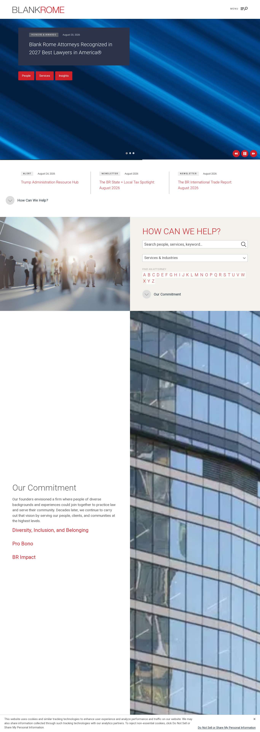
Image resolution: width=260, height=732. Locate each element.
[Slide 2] (130, 153)
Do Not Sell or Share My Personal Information (227, 727)
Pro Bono (22, 543)
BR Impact (24, 557)
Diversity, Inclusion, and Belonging (50, 530)
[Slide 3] (133, 153)
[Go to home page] (38, 9)
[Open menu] (239, 8)
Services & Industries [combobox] (161, 258)
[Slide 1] (127, 153)
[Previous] (236, 153)
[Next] (253, 153)
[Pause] (244, 153)
